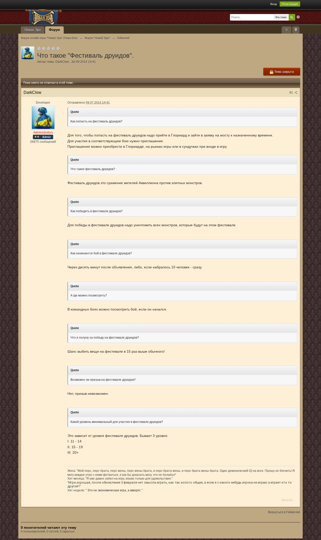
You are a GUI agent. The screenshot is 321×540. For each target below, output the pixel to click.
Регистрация (290, 4)
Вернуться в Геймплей (284, 512)
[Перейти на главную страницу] (66, 17)
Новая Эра (33, 30)
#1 (291, 92)
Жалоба (287, 500)
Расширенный (298, 17)
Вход (273, 4)
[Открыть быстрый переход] (295, 30)
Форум (54, 30)
